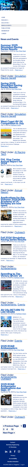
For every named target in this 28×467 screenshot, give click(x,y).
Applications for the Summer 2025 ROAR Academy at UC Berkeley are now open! (13, 201)
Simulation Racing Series (13, 77)
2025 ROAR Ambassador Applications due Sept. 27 (11, 387)
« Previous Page (11, 426)
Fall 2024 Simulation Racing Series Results (13, 238)
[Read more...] (19, 70)
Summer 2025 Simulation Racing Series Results (11, 47)
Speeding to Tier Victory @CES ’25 (11, 274)
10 (12, 429)
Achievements (8, 268)
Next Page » (9, 432)
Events (21, 304)
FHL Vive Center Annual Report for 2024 (11, 161)
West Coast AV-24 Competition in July (12, 122)
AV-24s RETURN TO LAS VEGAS (12, 310)
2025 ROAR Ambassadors (9, 347)
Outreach (20, 232)
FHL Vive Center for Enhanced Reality (8, 9)
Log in (22, 464)
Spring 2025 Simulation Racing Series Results (11, 85)
